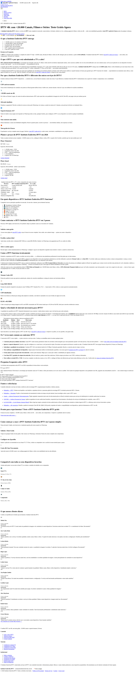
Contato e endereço (8, 656)
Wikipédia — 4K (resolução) (11, 405)
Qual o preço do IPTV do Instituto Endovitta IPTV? (15, 376)
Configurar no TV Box (9, 646)
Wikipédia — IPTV (8, 390)
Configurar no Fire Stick (10, 647)
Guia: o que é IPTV (9, 634)
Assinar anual (4, 178)
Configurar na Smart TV (10, 645)
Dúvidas (6, 16)
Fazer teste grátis (8, 18)
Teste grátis (6, 15)
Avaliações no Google (9, 659)
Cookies (55, 670)
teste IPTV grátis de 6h (35, 131)
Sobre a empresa (8, 655)
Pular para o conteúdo (6, 1)
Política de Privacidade (38, 670)
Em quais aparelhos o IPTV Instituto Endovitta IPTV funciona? (17, 380)
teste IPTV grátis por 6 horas (111, 54)
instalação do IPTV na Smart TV (77, 349)
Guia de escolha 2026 (9, 637)
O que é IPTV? (6, 368)
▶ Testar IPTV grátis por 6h (7, 33)
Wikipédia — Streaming (10, 393)
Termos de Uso (48, 670)
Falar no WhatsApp (8, 662)
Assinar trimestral (5, 158)
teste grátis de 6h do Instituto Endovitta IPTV (115, 341)
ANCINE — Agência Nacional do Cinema (14, 399)
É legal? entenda (8, 638)
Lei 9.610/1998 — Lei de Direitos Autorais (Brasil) (16, 402)
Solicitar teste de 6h (8, 661)
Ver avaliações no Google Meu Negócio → (11, 621)
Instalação (6, 14)
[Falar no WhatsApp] (2, 673)
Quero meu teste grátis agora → (8, 415)
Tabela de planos (8, 636)
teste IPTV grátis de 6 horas (43, 72)
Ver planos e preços (19, 33)
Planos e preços (7, 12)
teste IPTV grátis (17, 232)
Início (5, 11)
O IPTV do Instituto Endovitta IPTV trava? (12, 377)
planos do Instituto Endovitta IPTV (105, 358)
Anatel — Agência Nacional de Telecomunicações (16, 396)
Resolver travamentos (9, 649)
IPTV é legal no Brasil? (8, 374)
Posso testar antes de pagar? (9, 379)
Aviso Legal (61, 670)
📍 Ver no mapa (38, 668)
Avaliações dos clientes (9, 658)
